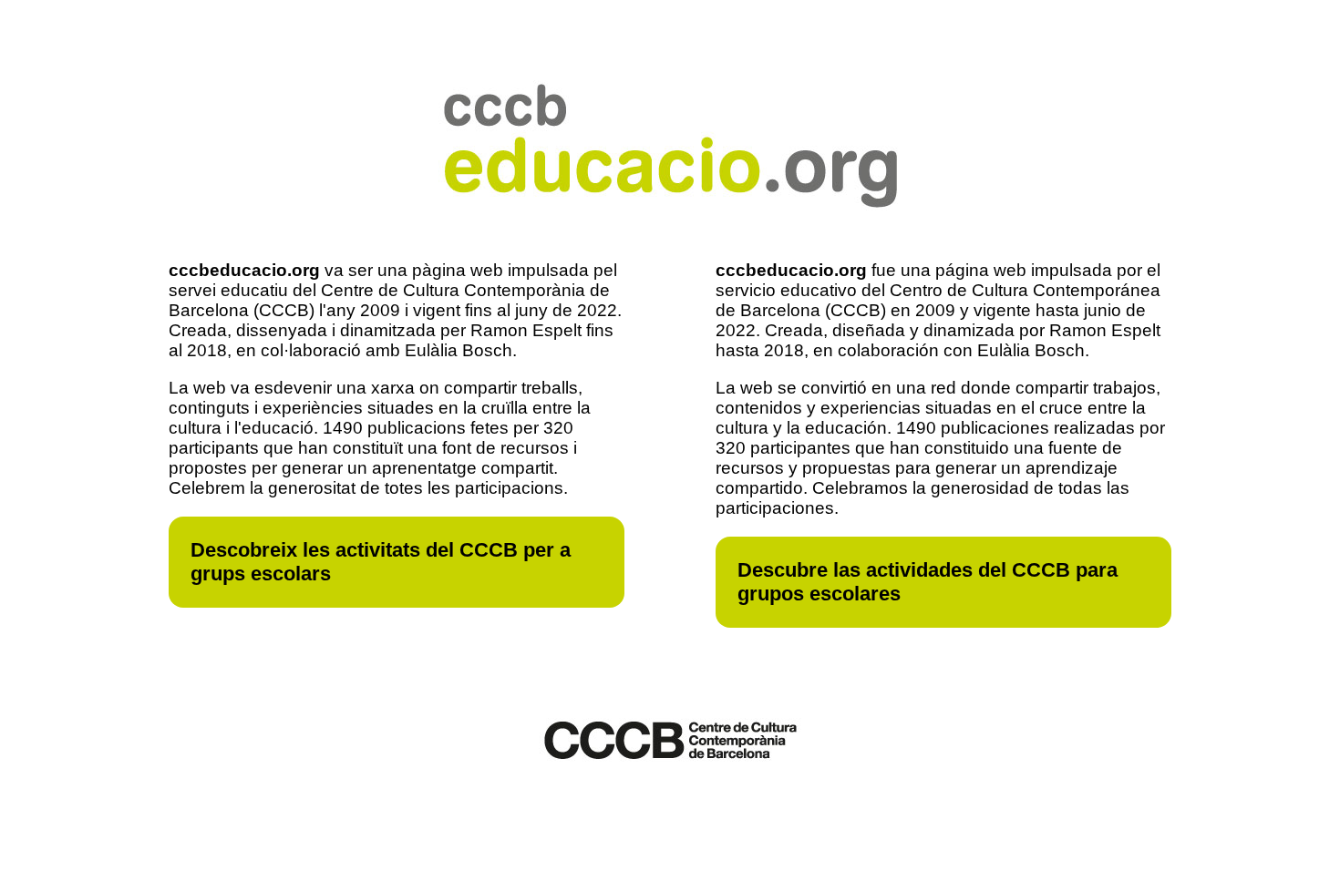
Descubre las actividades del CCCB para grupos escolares (927, 581)
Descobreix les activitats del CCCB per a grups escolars (381, 561)
